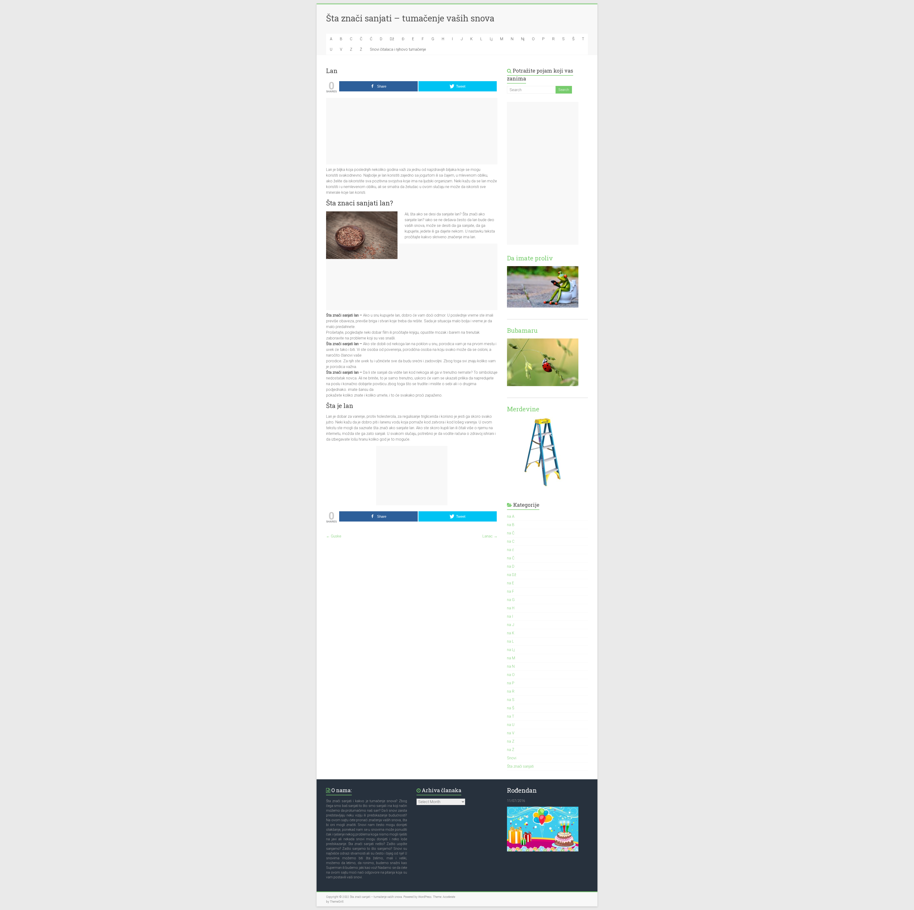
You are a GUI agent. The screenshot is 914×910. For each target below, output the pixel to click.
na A (510, 516)
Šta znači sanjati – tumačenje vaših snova (410, 18)
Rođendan (522, 790)
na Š (510, 708)
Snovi (511, 758)
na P (510, 683)
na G (511, 599)
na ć (510, 549)
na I (510, 616)
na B (510, 524)
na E (510, 583)
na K (510, 633)
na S (510, 699)
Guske (333, 536)
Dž (392, 39)
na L (510, 641)
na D (510, 566)
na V (510, 733)
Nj (522, 39)
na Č (510, 533)
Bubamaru (522, 330)
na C (510, 541)
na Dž (511, 574)
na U (510, 724)
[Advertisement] (411, 131)
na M (511, 658)
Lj (491, 39)
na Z (510, 741)
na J (510, 624)
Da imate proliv (530, 258)
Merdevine (523, 409)
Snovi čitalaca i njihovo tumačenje (398, 49)
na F (510, 591)
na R (510, 691)
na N (511, 666)
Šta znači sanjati (520, 766)
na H (510, 608)
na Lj (511, 649)
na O (511, 674)
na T (510, 716)
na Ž (510, 749)
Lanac (489, 536)
